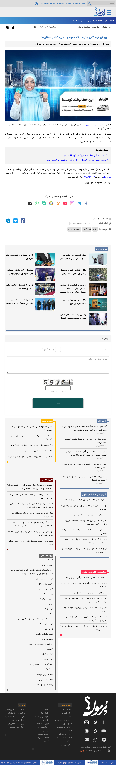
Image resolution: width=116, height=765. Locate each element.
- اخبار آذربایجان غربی (21, 713)
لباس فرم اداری (47, 639)
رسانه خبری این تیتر (45, 684)
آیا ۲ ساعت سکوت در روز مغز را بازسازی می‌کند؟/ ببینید (31, 445)
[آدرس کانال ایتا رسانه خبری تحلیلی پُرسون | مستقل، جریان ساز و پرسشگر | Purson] (58, 203)
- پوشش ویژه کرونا (41, 716)
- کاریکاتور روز (66, 744)
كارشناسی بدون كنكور (44, 578)
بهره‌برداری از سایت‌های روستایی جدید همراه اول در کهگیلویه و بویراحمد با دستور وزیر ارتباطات (20, 273)
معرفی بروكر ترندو (46, 583)
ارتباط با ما (60, 3)
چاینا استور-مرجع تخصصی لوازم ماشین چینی (35, 619)
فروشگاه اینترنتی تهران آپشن (41, 664)
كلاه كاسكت (48, 669)
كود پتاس (49, 559)
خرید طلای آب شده (45, 623)
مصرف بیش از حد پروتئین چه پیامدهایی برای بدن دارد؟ (30, 456)
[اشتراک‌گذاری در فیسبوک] (22, 220)
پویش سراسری (74, 229)
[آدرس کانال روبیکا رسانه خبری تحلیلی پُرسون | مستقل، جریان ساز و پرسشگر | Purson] (51, 203)
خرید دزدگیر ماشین (45, 609)
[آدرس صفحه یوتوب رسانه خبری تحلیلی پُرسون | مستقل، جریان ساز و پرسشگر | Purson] (65, 203)
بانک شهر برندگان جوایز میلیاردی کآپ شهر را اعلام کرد (85, 155)
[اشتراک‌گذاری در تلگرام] (7, 220)
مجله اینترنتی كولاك (45, 674)
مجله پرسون (47, 421)
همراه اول (107, 177)
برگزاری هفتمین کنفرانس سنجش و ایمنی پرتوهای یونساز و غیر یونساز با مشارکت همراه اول (73, 273)
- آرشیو (46, 720)
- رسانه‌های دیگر (65, 734)
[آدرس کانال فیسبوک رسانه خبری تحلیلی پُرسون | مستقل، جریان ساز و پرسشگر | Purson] (86, 203)
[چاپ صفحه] (12, 27)
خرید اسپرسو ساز (46, 588)
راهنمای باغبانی (47, 565)
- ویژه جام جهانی (42, 723)
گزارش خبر (49, 629)
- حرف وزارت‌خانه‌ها (64, 737)
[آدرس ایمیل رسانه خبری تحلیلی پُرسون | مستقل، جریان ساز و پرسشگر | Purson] (29, 203)
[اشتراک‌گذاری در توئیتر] (15, 220)
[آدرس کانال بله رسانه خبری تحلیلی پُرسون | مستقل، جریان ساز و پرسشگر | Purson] (44, 203)
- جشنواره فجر (43, 727)
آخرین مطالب (47, 479)
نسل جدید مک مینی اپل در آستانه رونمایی (90, 514)
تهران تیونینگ (47, 654)
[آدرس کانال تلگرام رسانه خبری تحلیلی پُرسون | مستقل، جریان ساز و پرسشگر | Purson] (79, 203)
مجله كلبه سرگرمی (46, 679)
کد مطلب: (103, 218)
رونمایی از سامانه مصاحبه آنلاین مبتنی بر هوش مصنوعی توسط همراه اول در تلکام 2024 (73, 318)
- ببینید (69, 716)
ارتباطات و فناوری (83, 27)
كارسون (50, 649)
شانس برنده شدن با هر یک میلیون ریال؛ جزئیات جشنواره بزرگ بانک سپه (77, 160)
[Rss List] (36, 3)
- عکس (69, 741)
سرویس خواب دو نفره (44, 598)
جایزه (95, 229)
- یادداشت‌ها (67, 713)
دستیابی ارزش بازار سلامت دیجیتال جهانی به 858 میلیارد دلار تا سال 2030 (73, 292)
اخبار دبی (49, 614)
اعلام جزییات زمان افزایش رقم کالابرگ (87, 20)
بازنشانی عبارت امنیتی (58, 391)
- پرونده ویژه (67, 723)
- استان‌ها (45, 713)
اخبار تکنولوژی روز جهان (101, 27)
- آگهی (46, 709)
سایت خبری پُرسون (94, 124)
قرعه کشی (87, 229)
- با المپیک (45, 730)
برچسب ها (76, 3)
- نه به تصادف (43, 734)
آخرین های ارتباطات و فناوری (94, 494)
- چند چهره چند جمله (63, 720)
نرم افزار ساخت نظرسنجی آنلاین (40, 644)
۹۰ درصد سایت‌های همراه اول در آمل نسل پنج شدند (85, 499)
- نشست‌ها (67, 709)
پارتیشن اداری (47, 593)
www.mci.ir (89, 177)
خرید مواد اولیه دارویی (44, 634)
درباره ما (68, 3)
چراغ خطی (48, 603)
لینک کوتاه (103, 223)
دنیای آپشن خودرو (46, 659)
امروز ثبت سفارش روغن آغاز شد (76, 762)
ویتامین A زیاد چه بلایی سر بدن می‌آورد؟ (37, 451)
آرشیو (83, 3)
